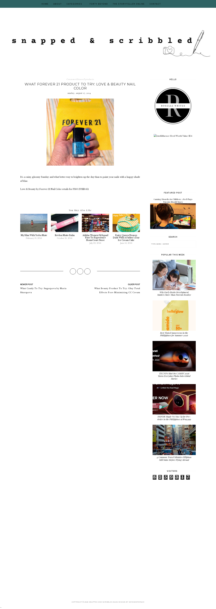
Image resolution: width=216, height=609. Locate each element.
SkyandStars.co (136, 602)
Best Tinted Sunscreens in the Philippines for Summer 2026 (174, 334)
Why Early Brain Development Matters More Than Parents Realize (174, 293)
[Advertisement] (175, 164)
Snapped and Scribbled (100, 602)
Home (45, 4)
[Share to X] (80, 271)
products (89, 79)
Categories (74, 4)
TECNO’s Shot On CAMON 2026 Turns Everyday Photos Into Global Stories (174, 376)
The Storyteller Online (129, 4)
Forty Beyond (99, 4)
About (57, 4)
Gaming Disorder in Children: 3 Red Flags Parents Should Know (173, 200)
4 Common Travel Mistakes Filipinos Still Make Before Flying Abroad (174, 458)
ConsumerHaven (74, 79)
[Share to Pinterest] (87, 271)
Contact (155, 4)
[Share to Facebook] (73, 271)
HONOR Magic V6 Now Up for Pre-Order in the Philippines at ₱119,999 (174, 418)
